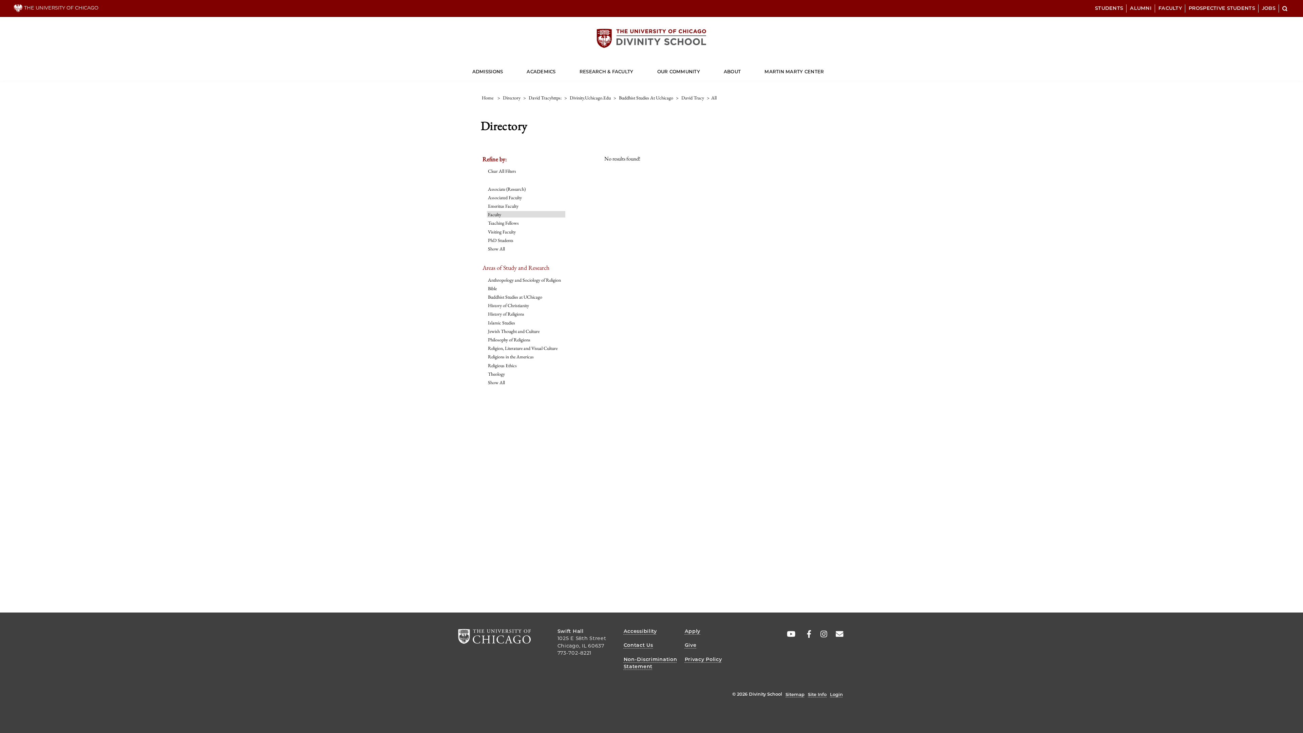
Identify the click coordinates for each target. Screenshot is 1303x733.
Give (691, 645)
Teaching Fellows (503, 223)
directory (512, 98)
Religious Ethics (502, 365)
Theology (496, 374)
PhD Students (500, 240)
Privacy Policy (703, 659)
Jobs (1269, 8)
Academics (541, 71)
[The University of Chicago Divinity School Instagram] (821, 634)
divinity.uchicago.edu (590, 98)
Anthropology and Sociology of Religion (524, 280)
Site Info (817, 694)
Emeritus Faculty (503, 206)
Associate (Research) (507, 189)
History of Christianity (508, 305)
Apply (693, 631)
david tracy (692, 98)
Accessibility (640, 631)
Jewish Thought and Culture (514, 331)
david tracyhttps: (545, 98)
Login (836, 694)
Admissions (487, 71)
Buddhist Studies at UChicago (515, 297)
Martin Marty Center (794, 71)
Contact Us (638, 645)
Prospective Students (1222, 8)
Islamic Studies (501, 323)
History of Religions (506, 314)
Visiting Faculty (502, 232)
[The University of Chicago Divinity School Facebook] (805, 634)
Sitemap (795, 694)
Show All (496, 249)
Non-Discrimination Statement (650, 663)
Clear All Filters (502, 171)
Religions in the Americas (511, 357)
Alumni (1141, 8)
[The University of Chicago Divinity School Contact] (837, 634)
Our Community (678, 71)
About (732, 71)
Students (1109, 8)
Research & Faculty (607, 71)
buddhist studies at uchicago (646, 98)
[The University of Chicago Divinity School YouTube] (789, 634)
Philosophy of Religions (509, 340)
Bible (492, 288)
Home (487, 98)
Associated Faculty (505, 197)
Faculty (1170, 8)
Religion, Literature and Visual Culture (523, 348)
